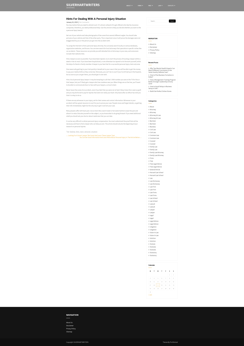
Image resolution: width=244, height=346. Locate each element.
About (128, 5)
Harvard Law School (156, 172)
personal (87, 132)
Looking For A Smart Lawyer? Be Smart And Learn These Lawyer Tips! (90, 135)
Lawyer (152, 210)
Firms (139, 5)
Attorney (153, 110)
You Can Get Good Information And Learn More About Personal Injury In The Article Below (111, 137)
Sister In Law (154, 232)
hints (77, 132)
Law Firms (153, 192)
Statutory (153, 253)
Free (149, 5)
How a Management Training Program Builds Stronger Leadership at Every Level (162, 82)
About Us (153, 44)
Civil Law (153, 130)
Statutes (153, 247)
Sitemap (153, 53)
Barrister (153, 121)
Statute (171, 5)
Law (159, 5)
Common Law (154, 135)
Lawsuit (152, 204)
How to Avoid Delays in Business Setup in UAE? (160, 87)
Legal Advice (154, 221)
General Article (155, 170)
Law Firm (153, 187)
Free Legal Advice (156, 164)
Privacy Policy (154, 50)
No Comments (84, 22)
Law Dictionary (155, 181)
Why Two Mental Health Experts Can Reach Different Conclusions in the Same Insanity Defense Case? (161, 70)
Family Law (153, 147)
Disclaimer (153, 47)
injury (82, 132)
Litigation (153, 227)
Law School (154, 198)
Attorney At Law (155, 115)
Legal (152, 215)
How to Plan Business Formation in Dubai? (161, 76)
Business (153, 127)
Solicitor (153, 238)
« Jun (150, 295)
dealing (72, 132)
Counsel (152, 141)
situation (94, 132)
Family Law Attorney (157, 152)
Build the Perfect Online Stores (160, 91)
